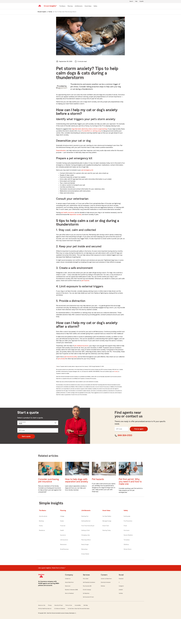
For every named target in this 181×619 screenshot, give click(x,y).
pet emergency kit (87, 170)
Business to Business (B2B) (71, 589)
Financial (62, 525)
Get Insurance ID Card (88, 597)
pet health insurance (67, 212)
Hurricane (126, 530)
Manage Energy (106, 521)
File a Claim (85, 578)
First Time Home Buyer (87, 525)
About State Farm (69, 582)
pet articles (61, 358)
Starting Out (84, 516)
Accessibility (78, 605)
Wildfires (126, 544)
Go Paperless (86, 593)
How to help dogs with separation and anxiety (76, 480)
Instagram (121, 586)
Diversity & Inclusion (105, 582)
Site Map (86, 605)
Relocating (84, 549)
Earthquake (127, 516)
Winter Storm (127, 549)
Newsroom (67, 586)
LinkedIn (121, 589)
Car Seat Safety (106, 516)
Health (62, 530)
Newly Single (85, 544)
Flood (125, 525)
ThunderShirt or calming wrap (91, 131)
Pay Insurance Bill (87, 586)
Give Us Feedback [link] (69, 593)
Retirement (63, 544)
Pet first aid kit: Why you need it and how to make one (130, 481)
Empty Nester (85, 554)
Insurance (63, 535)
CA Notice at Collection (59, 608)
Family (41, 525)
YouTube (121, 593)
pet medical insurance (81, 345)
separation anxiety (76, 214)
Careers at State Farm (106, 578)
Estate (62, 521)
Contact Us (67, 578)
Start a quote (26, 436)
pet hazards (85, 280)
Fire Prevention (128, 521)
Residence (42, 530)
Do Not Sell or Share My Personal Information (78, 608)
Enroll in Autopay (87, 589)
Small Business (64, 549)
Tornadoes (127, 540)
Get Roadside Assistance (89, 582)
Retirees (103, 586)
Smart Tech (105, 525)
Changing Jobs (85, 535)
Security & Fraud (58, 605)
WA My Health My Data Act (44, 608)
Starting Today (106, 530)
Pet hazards (98, 479)
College (62, 516)
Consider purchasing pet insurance (48, 480)
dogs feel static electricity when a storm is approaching (89, 129)
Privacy (50, 605)
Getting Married (85, 521)
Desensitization (61, 150)
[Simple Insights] (50, 6)
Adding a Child (85, 530)
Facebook (121, 578)
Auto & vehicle (43, 516)
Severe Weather (128, 535)
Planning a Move (86, 540)
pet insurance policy (70, 356)
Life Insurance (64, 540)
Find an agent (138, 429)
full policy (116, 371)
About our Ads (41, 605)
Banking (41, 521)
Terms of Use (68, 605)
